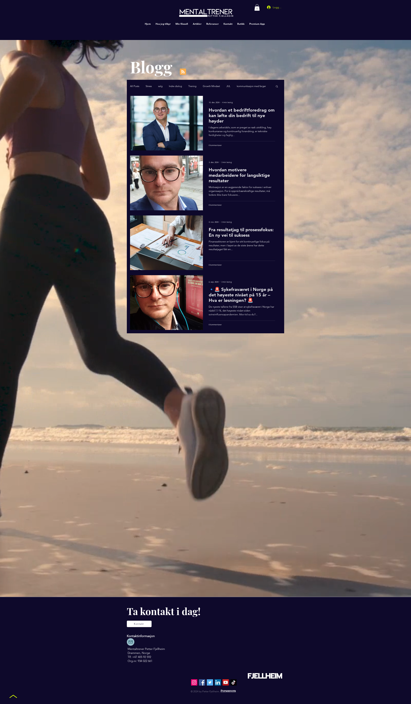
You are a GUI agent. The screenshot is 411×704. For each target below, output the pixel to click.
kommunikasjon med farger (251, 86)
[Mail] (130, 642)
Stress (149, 86)
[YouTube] (226, 682)
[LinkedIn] (218, 682)
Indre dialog (175, 86)
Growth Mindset (211, 86)
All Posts (134, 86)
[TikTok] (233, 682)
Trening (192, 86)
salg (160, 86)
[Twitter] (210, 682)
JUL (228, 86)
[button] (257, 7)
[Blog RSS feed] (183, 72)
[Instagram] (194, 682)
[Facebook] (202, 682)
